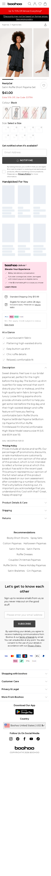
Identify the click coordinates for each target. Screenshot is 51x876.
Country (24, 718)
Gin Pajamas (34, 571)
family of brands (26, 637)
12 (6, 137)
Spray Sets (36, 538)
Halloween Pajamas (35, 543)
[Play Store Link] (24, 711)
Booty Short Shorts (17, 538)
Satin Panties (16, 549)
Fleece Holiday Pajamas (32, 565)
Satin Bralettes (16, 571)
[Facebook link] (24, 738)
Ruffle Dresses (25, 554)
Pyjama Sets (16, 25)
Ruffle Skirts (10, 565)
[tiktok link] (38, 738)
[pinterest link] (17, 738)
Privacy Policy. (34, 646)
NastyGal (7, 83)
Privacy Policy (24, 174)
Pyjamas (5, 25)
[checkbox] (3, 171)
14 (14, 137)
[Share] (45, 24)
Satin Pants (33, 549)
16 (22, 137)
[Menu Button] (3, 3)
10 (39, 129)
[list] (24, 11)
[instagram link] (11, 738)
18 (31, 137)
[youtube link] (31, 738)
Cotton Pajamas (12, 543)
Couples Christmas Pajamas (25, 560)
